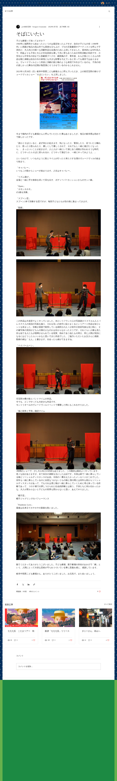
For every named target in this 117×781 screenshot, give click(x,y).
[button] (109, 11)
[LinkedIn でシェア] (28, 584)
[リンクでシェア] (34, 584)
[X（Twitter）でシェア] (23, 584)
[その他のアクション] (99, 26)
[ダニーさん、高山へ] (95, 618)
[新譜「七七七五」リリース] (58, 618)
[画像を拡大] (58, 441)
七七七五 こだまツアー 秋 (21, 631)
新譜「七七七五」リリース (57, 631)
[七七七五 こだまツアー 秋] (21, 618)
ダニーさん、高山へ (91, 631)
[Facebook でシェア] (17, 584)
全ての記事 (9, 11)
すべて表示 (108, 604)
